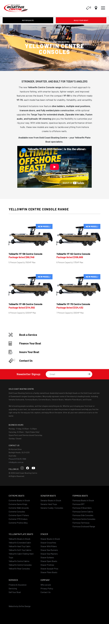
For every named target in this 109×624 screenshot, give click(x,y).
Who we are (46, 584)
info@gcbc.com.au (16, 462)
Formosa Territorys (80, 522)
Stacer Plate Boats (49, 572)
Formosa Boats (80, 495)
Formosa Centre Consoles (83, 519)
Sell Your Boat (15, 592)
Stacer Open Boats (49, 561)
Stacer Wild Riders (49, 546)
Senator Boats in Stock (51, 500)
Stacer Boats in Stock (50, 539)
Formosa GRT (78, 504)
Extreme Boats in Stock (19, 500)
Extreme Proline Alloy (18, 522)
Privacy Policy (47, 588)
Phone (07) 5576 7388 (17, 459)
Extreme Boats (16, 495)
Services (13, 580)
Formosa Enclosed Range (83, 526)
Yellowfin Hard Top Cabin (19, 546)
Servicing (13, 588)
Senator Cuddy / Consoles (52, 508)
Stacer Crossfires (48, 542)
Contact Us (46, 592)
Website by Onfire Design (20, 606)
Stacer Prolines (47, 565)
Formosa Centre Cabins (82, 511)
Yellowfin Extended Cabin (20, 542)
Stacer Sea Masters (49, 553)
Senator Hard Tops (49, 504)
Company (45, 580)
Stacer (44, 534)
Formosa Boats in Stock (83, 500)
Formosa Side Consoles (82, 515)
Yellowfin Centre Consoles (20, 565)
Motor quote (28, 20)
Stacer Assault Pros (49, 568)
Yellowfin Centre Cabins (19, 561)
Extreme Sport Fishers (19, 515)
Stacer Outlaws (47, 557)
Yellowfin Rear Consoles (19, 568)
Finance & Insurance (17, 584)
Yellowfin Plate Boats (21, 534)
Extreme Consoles (17, 511)
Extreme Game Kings (18, 504)
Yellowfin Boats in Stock (19, 539)
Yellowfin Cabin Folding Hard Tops (21, 555)
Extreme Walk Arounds (19, 508)
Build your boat (81, 20)
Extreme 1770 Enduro (18, 519)
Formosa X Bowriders (82, 508)
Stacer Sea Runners (49, 550)
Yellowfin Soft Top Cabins (20, 550)
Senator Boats (48, 495)
